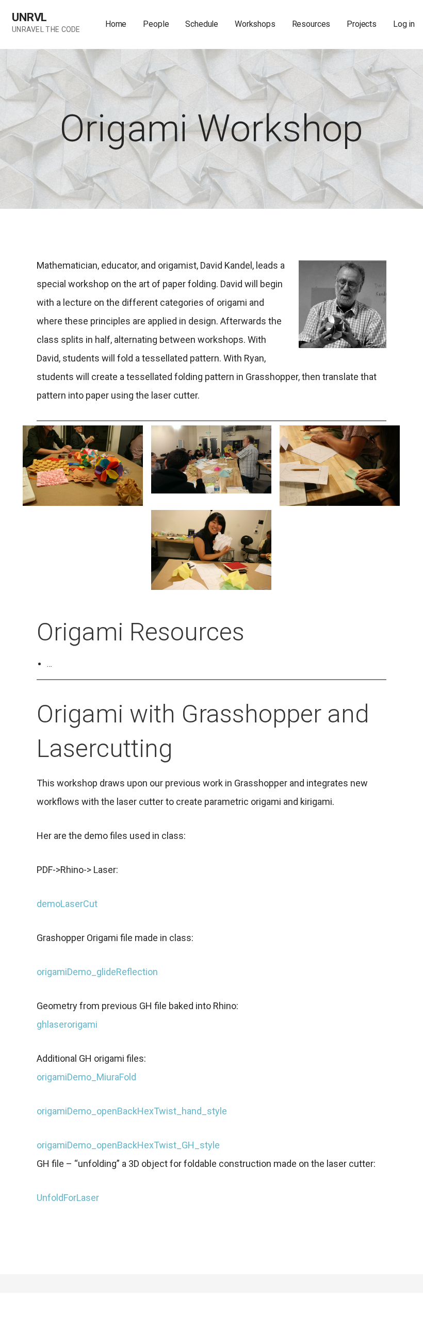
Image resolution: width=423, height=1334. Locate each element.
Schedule (201, 24)
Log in (404, 24)
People (156, 24)
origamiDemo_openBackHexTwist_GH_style (128, 1145)
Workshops (255, 24)
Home (115, 24)
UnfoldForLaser (68, 1197)
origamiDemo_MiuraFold (86, 1077)
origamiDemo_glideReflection (97, 971)
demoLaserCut (67, 903)
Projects (362, 24)
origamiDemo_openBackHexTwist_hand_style (132, 1111)
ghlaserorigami (67, 1024)
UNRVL (29, 17)
